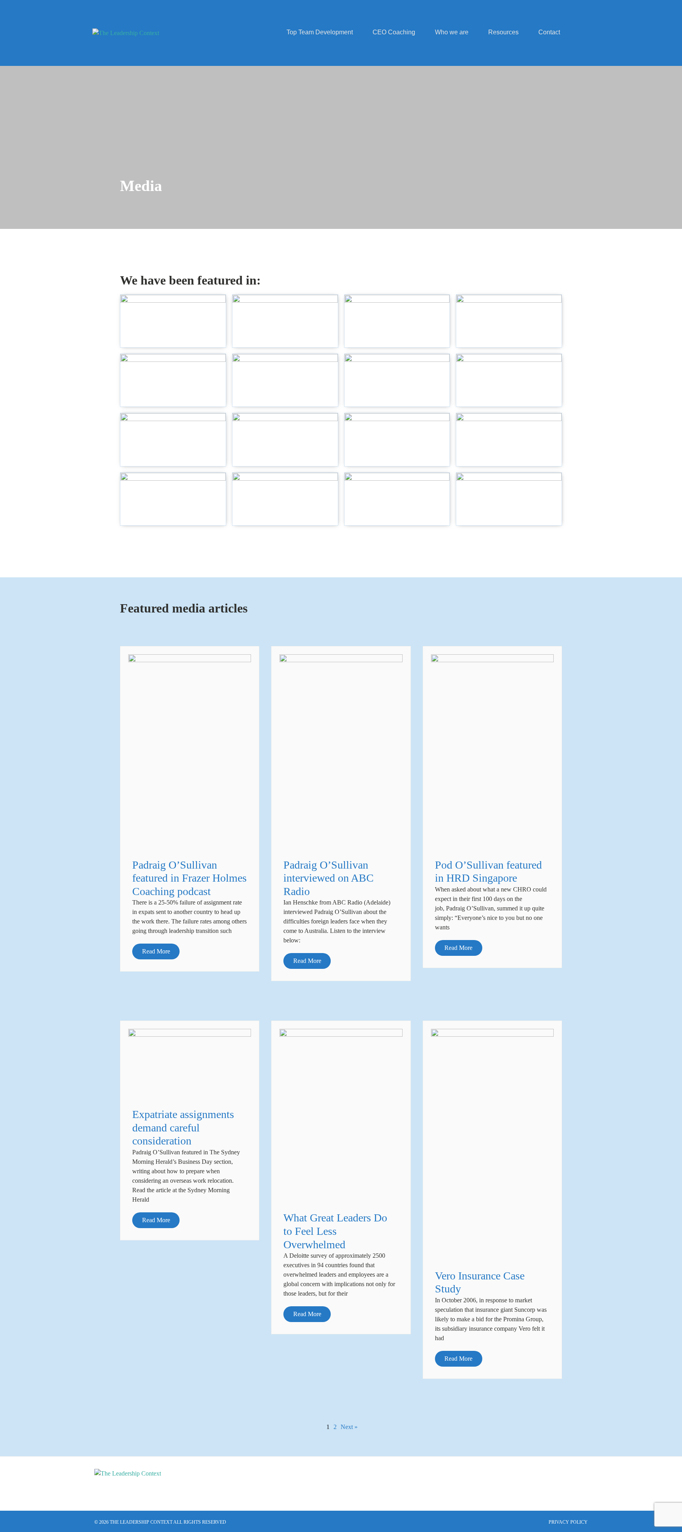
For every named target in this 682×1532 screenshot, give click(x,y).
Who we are (451, 32)
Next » (349, 1426)
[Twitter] (556, 1478)
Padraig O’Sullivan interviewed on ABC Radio (328, 878)
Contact (549, 32)
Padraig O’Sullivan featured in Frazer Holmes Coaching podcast (189, 878)
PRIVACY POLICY (568, 1522)
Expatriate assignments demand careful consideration (183, 1127)
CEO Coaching (394, 32)
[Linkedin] (535, 1478)
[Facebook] (578, 1478)
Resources (503, 32)
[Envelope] (514, 1478)
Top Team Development (320, 32)
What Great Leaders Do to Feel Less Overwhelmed (335, 1231)
